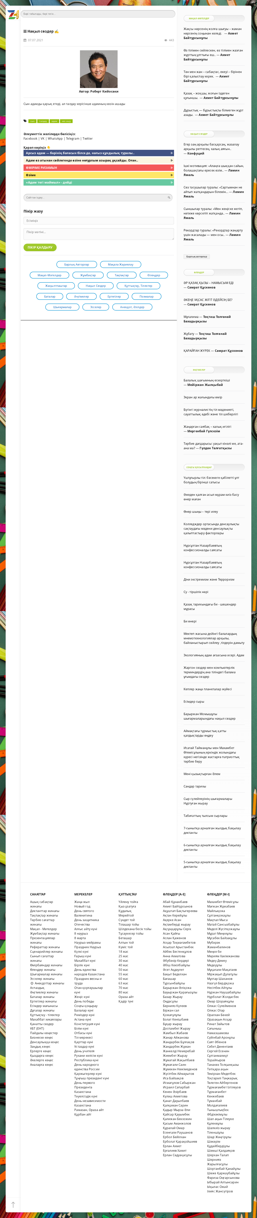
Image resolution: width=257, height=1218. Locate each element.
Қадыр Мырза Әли (176, 1110)
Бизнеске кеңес (41, 1037)
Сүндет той (127, 920)
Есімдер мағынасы (44, 1006)
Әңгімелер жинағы (44, 992)
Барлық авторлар (76, 264)
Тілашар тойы (129, 924)
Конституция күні (87, 1024)
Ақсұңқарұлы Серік (177, 929)
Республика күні (86, 1060)
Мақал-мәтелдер (50, 275)
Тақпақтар (122, 275)
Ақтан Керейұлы (175, 915)
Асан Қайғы (171, 933)
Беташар (125, 938)
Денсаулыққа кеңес (44, 1042)
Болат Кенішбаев (176, 1019)
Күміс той (126, 947)
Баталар (49, 296)
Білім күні (81, 1028)
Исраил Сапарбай (176, 1087)
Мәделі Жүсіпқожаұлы (223, 929)
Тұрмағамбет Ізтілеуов (224, 1087)
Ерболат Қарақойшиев (180, 1141)
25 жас (123, 956)
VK (42, 138)
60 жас (123, 979)
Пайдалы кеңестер (44, 1033)
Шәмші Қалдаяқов (221, 1150)
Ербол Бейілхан (174, 1137)
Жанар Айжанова (176, 1037)
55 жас (123, 974)
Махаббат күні (85, 961)
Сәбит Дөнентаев (220, 1046)
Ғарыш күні (82, 956)
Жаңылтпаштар (56, 286)
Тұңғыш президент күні (91, 1078)
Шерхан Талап (218, 1155)
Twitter (88, 138)
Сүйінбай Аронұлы (221, 1037)
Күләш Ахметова (175, 1096)
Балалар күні (83, 1010)
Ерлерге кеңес (41, 1051)
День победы (84, 1001)
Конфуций (196, 153)
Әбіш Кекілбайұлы (176, 965)
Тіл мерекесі (83, 1037)
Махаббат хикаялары (46, 1019)
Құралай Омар (174, 1128)
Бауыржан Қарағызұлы (180, 992)
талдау (43, 121)
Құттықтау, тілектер (138, 286)
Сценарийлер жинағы (46, 951)
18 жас (123, 951)
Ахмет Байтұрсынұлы (221, 98)
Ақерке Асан (172, 920)
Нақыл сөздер (40, 31)
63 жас (123, 983)
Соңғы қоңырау (86, 1006)
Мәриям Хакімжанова (223, 956)
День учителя (84, 1051)
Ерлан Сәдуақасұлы (177, 1155)
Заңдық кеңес (40, 1046)
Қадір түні (126, 1001)
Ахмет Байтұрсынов (177, 906)
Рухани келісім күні (88, 1056)
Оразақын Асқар (219, 1019)
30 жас (123, 961)
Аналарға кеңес (41, 1065)
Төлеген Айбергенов (222, 1083)
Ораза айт (126, 997)
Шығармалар (62, 307)
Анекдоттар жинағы (49, 983)
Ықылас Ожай (217, 1187)
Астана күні (82, 1019)
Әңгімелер (81, 296)
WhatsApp (55, 138)
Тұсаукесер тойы (131, 933)
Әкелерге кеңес (41, 1060)
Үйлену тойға (128, 902)
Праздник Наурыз (87, 947)
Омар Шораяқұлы (220, 1001)
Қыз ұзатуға (127, 906)
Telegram (72, 138)
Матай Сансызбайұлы (223, 924)
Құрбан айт (82, 1114)
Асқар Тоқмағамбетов (179, 942)
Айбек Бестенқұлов (177, 951)
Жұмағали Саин (174, 1065)
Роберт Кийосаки (104, 91)
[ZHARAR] (13, 13)
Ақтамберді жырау (177, 924)
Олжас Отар (216, 1010)
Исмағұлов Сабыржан (179, 1083)
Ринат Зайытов (218, 1024)
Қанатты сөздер (42, 1024)
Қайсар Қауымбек (176, 1114)
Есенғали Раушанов (177, 1132)
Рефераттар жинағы (45, 947)
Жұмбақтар (88, 275)
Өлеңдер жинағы (43, 970)
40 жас (123, 965)
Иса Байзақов (173, 1078)
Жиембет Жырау (175, 1056)
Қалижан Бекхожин (177, 1119)
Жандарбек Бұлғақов (178, 1042)
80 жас (123, 992)
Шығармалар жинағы (46, 974)
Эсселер (95, 307)
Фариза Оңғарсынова (223, 1178)
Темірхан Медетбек (221, 1074)
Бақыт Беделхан (175, 974)
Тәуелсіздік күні (85, 1096)
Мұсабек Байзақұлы (222, 938)
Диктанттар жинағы (44, 911)
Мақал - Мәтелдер (43, 929)
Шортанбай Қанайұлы (223, 1169)
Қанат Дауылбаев (176, 1101)
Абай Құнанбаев (175, 902)
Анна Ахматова (174, 956)
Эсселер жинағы (42, 979)
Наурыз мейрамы (87, 942)
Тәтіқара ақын (217, 1069)
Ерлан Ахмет (172, 1146)
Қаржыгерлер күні (88, 1074)
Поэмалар (147, 296)
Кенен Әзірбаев (175, 1092)
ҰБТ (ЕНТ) (37, 1028)
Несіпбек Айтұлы (219, 988)
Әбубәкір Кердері (176, 961)
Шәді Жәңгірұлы (219, 1137)
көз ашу (66, 121)
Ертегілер (114, 296)
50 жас (123, 970)
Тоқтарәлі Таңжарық (222, 1078)
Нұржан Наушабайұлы (224, 992)
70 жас (123, 988)
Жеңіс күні (82, 997)
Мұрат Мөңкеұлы (220, 933)
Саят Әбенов (216, 1042)
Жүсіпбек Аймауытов (178, 1074)
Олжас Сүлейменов (221, 1006)
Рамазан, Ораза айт (89, 1110)
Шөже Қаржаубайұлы (223, 1173)
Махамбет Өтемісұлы (222, 902)
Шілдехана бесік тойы (135, 929)
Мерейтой (126, 915)
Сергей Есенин (218, 1051)
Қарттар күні (83, 1042)
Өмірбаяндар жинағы (46, 965)
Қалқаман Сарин (175, 1105)
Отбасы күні (83, 1033)
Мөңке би (214, 951)
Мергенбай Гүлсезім (203, 431)
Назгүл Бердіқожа (220, 983)
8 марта (80, 938)
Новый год (82, 906)
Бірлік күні (82, 965)
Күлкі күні (81, 951)
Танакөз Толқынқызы (223, 1065)
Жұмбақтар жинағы (44, 933)
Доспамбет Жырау (176, 1028)
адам (54, 121)
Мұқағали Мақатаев (222, 970)
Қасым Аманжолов (177, 1123)
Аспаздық (37, 988)
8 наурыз (81, 933)
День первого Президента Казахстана (84, 1087)
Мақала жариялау (120, 264)
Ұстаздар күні (84, 1046)
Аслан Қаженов (174, 938)
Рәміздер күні (84, 1015)
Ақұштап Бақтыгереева (180, 911)
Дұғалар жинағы (42, 1010)
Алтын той (126, 942)
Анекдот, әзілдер (132, 307)
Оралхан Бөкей (218, 1015)
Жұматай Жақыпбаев (178, 1060)
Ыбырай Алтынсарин (223, 1182)
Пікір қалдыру (40, 247)
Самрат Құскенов (201, 287)
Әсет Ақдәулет (173, 970)
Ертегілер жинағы (43, 1001)
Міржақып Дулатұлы (222, 974)
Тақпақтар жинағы (44, 915)
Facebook (30, 138)
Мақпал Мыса (217, 920)
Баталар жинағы (42, 997)
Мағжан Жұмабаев (221, 906)
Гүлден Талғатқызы (216, 448)
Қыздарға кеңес (42, 1056)
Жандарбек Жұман (177, 1046)
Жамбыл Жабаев (175, 1033)
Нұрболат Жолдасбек (223, 997)
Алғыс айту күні (85, 929)
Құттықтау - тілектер (45, 1015)
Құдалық (125, 911)
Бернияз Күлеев (175, 1006)
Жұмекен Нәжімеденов (180, 1069)
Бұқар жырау (172, 1024)
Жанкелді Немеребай (179, 1051)
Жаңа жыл (82, 902)
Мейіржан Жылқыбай (205, 385)
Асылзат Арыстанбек (178, 947)
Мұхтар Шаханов (220, 979)
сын (32, 121)
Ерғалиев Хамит (175, 1150)
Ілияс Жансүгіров (220, 1191)
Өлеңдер (154, 275)
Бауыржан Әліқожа (177, 988)
